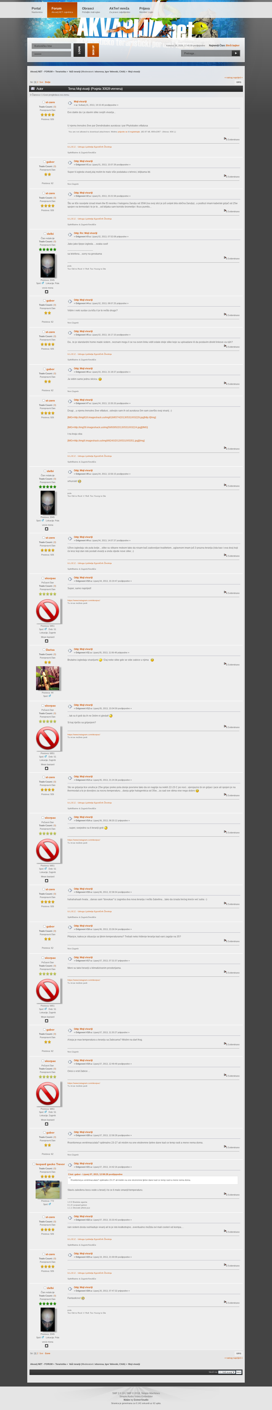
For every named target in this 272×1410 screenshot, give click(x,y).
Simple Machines (150, 1393)
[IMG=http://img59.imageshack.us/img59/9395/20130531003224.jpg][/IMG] (108, 427)
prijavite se (123, 132)
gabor (50, 161)
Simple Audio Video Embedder (136, 1396)
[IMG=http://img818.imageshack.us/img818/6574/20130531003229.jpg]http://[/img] (112, 417)
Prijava (146, 10)
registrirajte (135, 132)
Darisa (50, 649)
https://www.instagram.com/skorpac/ (84, 600)
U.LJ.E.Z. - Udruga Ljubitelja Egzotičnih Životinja (90, 147)
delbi (50, 233)
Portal (37, 10)
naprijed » (238, 77)
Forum (62, 10)
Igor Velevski (111, 71)
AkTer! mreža (119, 10)
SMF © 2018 (133, 1393)
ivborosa (99, 71)
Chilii (122, 71)
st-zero (50, 102)
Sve (41, 82)
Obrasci (91, 10)
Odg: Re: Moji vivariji (85, 233)
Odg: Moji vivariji (83, 161)
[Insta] (46, 642)
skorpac (50, 578)
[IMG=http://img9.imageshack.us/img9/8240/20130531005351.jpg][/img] (106, 440)
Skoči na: (213, 1372)
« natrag (229, 77)
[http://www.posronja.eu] (46, 292)
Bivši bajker (233, 45)
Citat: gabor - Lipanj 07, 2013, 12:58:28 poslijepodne (95, 1174)
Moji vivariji (80, 101)
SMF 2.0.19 (118, 1393)
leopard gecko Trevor (50, 1164)
